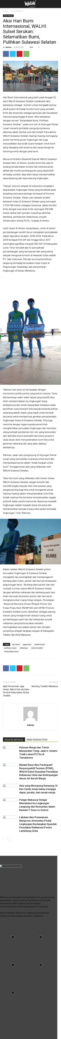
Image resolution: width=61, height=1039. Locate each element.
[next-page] (9, 838)
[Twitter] (13, 54)
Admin (8, 47)
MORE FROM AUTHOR (37, 740)
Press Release (17, 11)
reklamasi (24, 648)
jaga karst (27, 644)
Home (5, 11)
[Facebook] (6, 54)
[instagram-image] (40, 936)
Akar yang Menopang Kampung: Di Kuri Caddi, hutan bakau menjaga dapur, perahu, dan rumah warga (38, 789)
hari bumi (16, 644)
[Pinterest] (20, 54)
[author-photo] (30, 721)
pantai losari (40, 644)
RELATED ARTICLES (14, 740)
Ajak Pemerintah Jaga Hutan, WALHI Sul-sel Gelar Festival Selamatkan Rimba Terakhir (16, 691)
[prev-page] (5, 838)
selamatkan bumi (11, 651)
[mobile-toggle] (5, 4)
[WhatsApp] (26, 54)
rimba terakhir (37, 648)
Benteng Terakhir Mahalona (45, 686)
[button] (57, 4)
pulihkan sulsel (10, 648)
